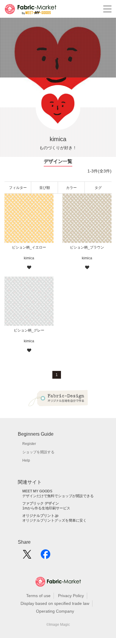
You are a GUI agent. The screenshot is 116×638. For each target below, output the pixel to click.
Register (29, 444)
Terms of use (38, 595)
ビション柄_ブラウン (87, 247)
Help (26, 460)
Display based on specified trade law (55, 603)
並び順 (44, 188)
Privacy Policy (71, 595)
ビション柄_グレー (29, 330)
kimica (29, 258)
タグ (98, 188)
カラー (71, 188)
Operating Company (55, 611)
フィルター (18, 188)
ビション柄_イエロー (29, 247)
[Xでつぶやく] (27, 556)
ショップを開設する (38, 452)
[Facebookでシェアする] (45, 556)
